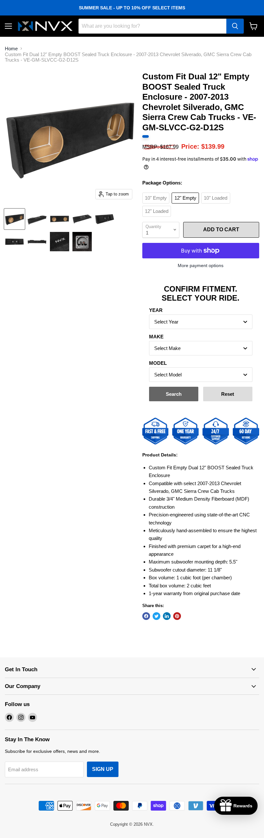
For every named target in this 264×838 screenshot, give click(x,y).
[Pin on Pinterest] (177, 616)
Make (156, 336)
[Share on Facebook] (146, 616)
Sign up (102, 769)
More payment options (200, 265)
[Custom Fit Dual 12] (14, 219)
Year (156, 310)
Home (11, 48)
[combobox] (200, 321)
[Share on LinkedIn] (167, 616)
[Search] (235, 26)
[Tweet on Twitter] (156, 616)
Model (158, 363)
